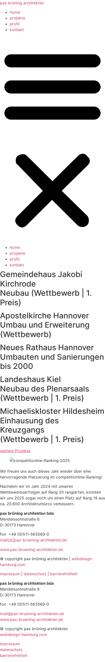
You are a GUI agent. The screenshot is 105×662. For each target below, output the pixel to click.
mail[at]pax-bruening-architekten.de (33, 540)
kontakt (17, 29)
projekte (17, 18)
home (15, 12)
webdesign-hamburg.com (23, 634)
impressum (10, 573)
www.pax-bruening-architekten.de (31, 549)
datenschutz (35, 573)
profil (15, 23)
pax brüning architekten (22, 2)
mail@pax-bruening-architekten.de (32, 613)
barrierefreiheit (63, 573)
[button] (52, 138)
